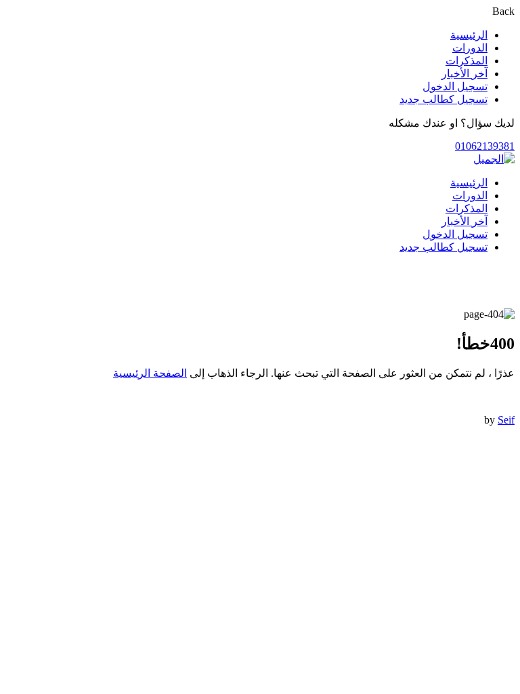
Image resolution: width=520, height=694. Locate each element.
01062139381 (485, 146)
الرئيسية (469, 35)
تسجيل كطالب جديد (443, 99)
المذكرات (467, 60)
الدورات (470, 48)
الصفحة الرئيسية (150, 373)
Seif (506, 420)
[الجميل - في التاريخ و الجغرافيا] (494, 159)
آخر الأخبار (464, 73)
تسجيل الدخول (455, 86)
